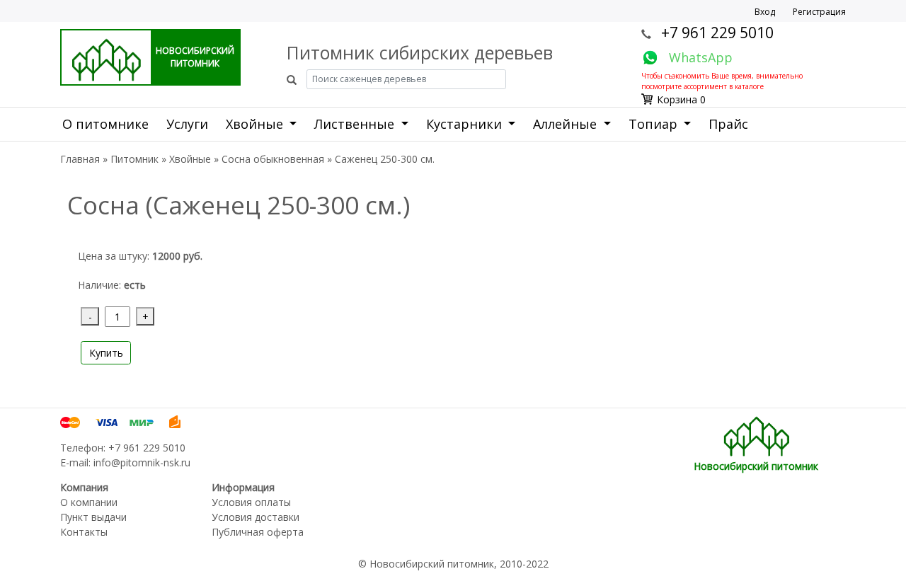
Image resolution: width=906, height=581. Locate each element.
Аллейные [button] (566, 123)
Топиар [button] (655, 123)
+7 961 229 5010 (717, 32)
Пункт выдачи (93, 517)
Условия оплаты (251, 502)
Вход (765, 12)
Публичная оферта (258, 532)
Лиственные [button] (356, 123)
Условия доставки (255, 517)
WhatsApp (701, 57)
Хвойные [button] (256, 123)
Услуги (187, 123)
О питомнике (105, 123)
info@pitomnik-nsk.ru (141, 462)
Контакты (84, 532)
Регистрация (819, 12)
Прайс (728, 123)
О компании (88, 502)
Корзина (677, 99)
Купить (106, 352)
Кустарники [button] (465, 123)
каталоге (749, 86)
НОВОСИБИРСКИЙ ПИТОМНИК (195, 57)
